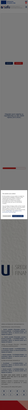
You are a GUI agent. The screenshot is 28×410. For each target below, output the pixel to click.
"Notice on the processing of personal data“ (12, 211)
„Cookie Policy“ (8, 211)
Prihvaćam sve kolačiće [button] (18, 216)
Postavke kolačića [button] (7, 216)
